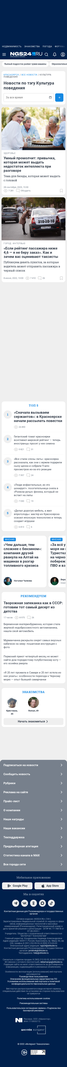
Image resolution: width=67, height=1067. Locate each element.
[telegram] (15, 903)
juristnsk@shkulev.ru (38, 950)
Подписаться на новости (20, 765)
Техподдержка (13, 837)
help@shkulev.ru (41, 953)
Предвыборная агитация (20, 846)
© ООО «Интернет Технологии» (33, 1044)
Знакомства (32, 46)
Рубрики (9, 783)
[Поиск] (46, 54)
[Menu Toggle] (4, 54)
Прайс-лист (11, 801)
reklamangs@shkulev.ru (51, 962)
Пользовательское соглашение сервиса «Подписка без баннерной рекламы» (34, 1009)
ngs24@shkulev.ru (48, 945)
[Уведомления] (55, 54)
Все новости (29, 75)
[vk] (24, 903)
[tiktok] (51, 903)
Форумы (60, 46)
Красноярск (11, 75)
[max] (42, 903)
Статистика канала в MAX (21, 855)
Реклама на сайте (15, 792)
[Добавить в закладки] (61, 191)
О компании (11, 810)
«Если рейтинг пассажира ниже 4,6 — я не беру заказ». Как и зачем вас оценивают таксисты (31, 252)
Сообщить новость (16, 774)
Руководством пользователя (33, 976)
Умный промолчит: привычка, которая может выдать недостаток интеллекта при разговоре (29, 164)
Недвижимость (12, 46)
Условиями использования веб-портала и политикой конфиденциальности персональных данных (33, 982)
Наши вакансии (14, 828)
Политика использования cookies (33, 998)
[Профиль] (63, 54)
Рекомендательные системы (34, 1003)
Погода (47, 46)
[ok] (33, 903)
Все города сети (14, 864)
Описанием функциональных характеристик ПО (33, 979)
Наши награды (13, 819)
